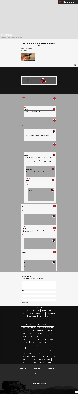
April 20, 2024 (28, 178)
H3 (47, 316)
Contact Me (54, 373)
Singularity (32, 330)
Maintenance (25, 350)
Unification (24, 336)
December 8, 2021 (24, 143)
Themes (53, 356)
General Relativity (32, 316)
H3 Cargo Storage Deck (27, 319)
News (45, 350)
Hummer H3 (31, 322)
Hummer (24, 322)
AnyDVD (29, 339)
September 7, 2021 (24, 119)
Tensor (23, 333)
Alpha (37, 307)
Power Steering (25, 327)
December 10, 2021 (26, 153)
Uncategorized (42, 359)
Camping (39, 342)
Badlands (44, 310)
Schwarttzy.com (68, 2)
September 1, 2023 (26, 239)
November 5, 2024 (24, 250)
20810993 (24, 307)
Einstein (24, 316)
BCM (50, 310)
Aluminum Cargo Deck (45, 307)
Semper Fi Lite (42, 384)
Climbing (36, 345)
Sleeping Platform (40, 330)
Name (23, 290)
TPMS (46, 333)
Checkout (22, 373)
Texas (48, 356)
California (32, 342)
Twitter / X (35, 372)
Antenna (32, 310)
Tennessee (42, 356)
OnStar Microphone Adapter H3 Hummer (29, 81)
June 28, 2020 (24, 97)
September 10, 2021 (26, 130)
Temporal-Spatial (50, 330)
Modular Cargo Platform (27, 324)
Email (23, 294)
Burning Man (25, 342)
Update (48, 359)
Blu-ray (46, 339)
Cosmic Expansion (51, 313)
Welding (31, 336)
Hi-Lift (53, 319)
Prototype (33, 327)
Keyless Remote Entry (41, 322)
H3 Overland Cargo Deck (39, 319)
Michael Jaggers (29, 169)
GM (28, 348)
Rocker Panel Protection (48, 327)
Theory (29, 333)
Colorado (42, 345)
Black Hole (31, 313)
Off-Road (37, 324)
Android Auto (25, 310)
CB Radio (45, 342)
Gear (23, 348)
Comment (24, 280)
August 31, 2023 (24, 226)
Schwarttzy (46, 384)
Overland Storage (44, 324)
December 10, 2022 (24, 204)
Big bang (24, 313)
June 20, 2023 (28, 167)
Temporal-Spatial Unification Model (29, 356)
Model (49, 322)
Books (51, 339)
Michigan (32, 350)
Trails (23, 359)
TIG (34, 333)
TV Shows (34, 359)
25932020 (31, 307)
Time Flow (40, 333)
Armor (38, 310)
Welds (37, 336)
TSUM (51, 333)
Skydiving (41, 353)
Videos (35, 362)
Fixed (54, 345)
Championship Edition (26, 345)
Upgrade (24, 362)
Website (23, 298)
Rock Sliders (24, 330)
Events (48, 345)
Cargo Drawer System (40, 313)
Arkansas (40, 339)
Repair (35, 353)
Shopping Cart (23, 372)
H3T (48, 319)
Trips (28, 359)
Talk (47, 353)
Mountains (39, 350)
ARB (34, 339)
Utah (30, 362)
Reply (22, 102)
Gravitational (41, 316)
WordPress (49, 362)
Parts (30, 353)
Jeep (48, 348)
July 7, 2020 (25, 107)
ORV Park (24, 353)
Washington (41, 362)
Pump (39, 327)
